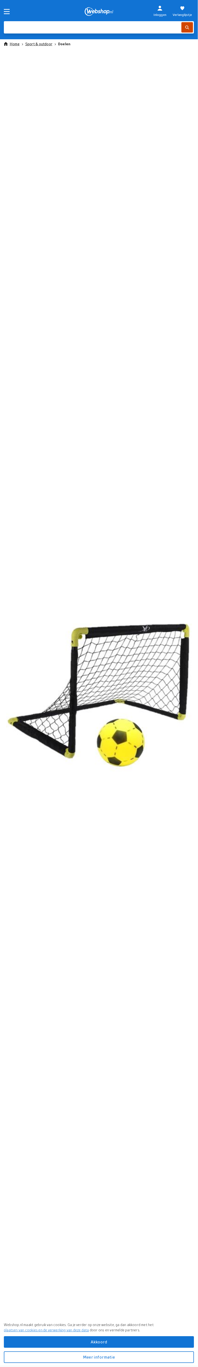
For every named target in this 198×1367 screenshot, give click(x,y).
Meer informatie (99, 1357)
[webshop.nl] (98, 11)
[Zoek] (187, 27)
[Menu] (7, 11)
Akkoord (99, 1341)
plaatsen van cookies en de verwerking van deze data (46, 1330)
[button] (99, 694)
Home (15, 44)
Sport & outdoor (38, 44)
